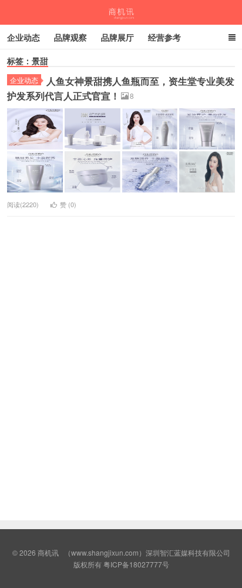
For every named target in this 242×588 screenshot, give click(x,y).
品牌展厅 (117, 37)
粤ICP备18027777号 (136, 564)
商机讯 (121, 12)
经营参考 (164, 37)
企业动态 (23, 37)
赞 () (68, 204)
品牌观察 (70, 37)
